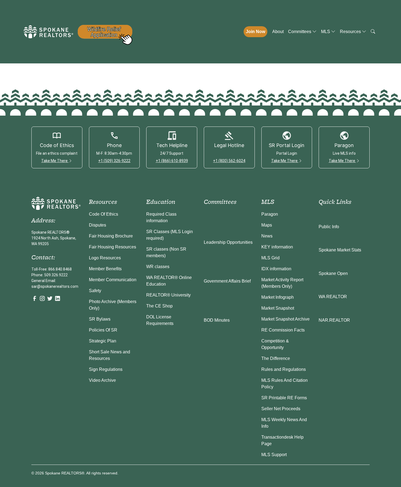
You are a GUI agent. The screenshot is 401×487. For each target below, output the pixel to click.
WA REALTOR (333, 296)
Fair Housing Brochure (111, 236)
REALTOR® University (168, 295)
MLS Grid (270, 258)
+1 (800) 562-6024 (229, 161)
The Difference (275, 358)
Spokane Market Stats (340, 250)
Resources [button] (351, 31)
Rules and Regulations (283, 369)
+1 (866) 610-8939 (172, 161)
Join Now (255, 31)
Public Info (329, 226)
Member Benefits (105, 268)
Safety (95, 290)
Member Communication (112, 279)
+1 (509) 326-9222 (114, 161)
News (267, 236)
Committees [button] (300, 31)
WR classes (157, 266)
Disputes (97, 225)
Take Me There (54, 161)
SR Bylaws (99, 319)
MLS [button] (326, 31)
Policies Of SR (103, 330)
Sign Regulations (105, 369)
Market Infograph (277, 297)
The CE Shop (159, 306)
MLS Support (274, 454)
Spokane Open (333, 273)
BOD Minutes (217, 320)
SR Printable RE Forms (284, 397)
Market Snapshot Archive (285, 319)
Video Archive (102, 380)
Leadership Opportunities (228, 242)
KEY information (277, 247)
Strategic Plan (102, 341)
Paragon (269, 214)
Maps (266, 225)
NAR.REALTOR (334, 320)
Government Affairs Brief (227, 281)
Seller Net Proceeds (280, 408)
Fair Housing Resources (112, 247)
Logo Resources (105, 258)
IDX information (276, 268)
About (278, 31)
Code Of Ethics (103, 214)
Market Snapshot (277, 308)
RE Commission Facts (283, 330)
